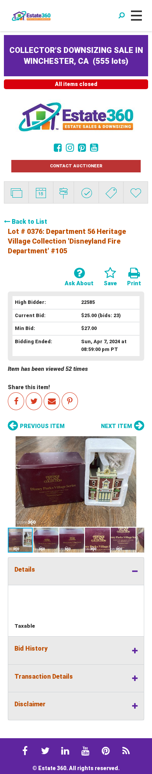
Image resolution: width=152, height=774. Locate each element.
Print (134, 283)
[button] (76, 481)
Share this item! (29, 387)
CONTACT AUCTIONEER (76, 165)
